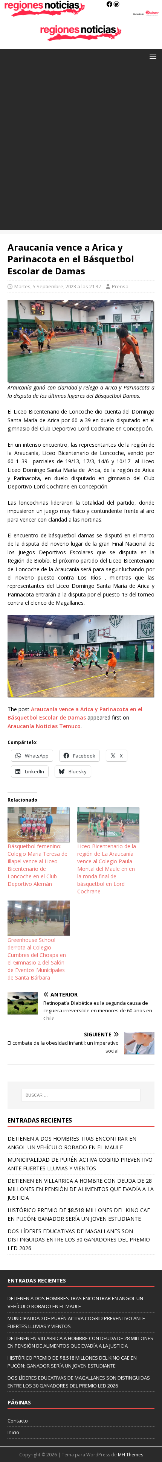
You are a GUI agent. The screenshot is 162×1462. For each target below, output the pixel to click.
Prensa (120, 286)
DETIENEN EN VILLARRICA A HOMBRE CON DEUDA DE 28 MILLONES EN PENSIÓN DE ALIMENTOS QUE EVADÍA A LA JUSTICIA (81, 1189)
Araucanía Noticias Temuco (44, 726)
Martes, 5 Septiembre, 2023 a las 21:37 (57, 286)
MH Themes (130, 1454)
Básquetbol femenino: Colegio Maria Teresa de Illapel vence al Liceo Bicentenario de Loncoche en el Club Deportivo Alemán (37, 865)
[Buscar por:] (81, 1095)
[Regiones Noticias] (81, 12)
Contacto (18, 1420)
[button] (151, 56)
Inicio (13, 1432)
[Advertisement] (81, 149)
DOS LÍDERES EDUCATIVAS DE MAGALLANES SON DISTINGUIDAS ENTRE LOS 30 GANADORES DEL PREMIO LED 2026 (79, 1240)
